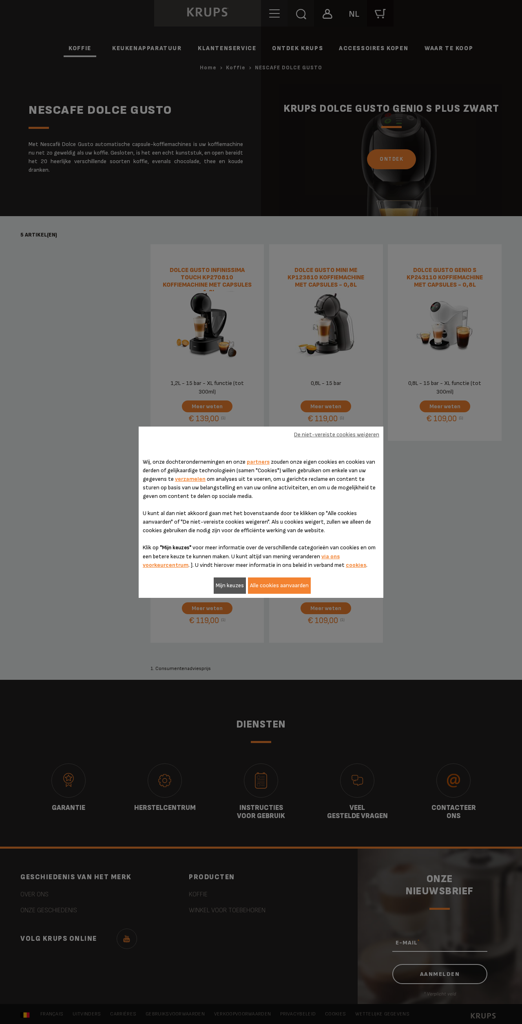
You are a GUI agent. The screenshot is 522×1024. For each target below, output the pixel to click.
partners (258, 461)
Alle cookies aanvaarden (279, 585)
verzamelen (190, 479)
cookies (356, 565)
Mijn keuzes (230, 585)
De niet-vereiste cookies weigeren (336, 434)
